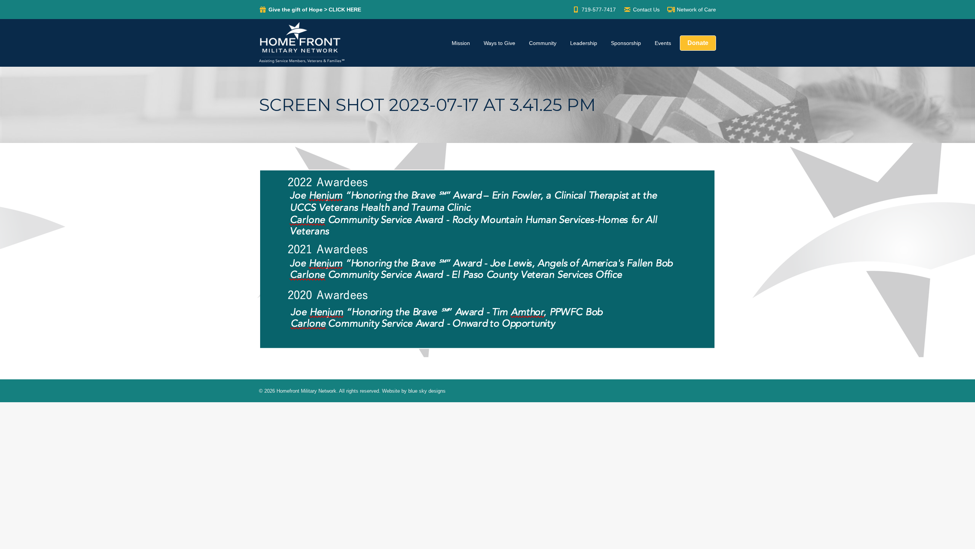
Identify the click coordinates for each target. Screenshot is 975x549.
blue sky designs (427, 391)
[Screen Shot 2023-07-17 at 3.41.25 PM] (487, 259)
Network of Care (696, 9)
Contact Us (646, 9)
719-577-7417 (599, 9)
